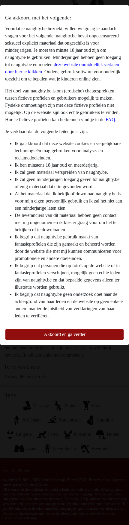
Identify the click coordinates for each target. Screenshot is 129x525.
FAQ (110, 119)
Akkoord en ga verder (65, 334)
